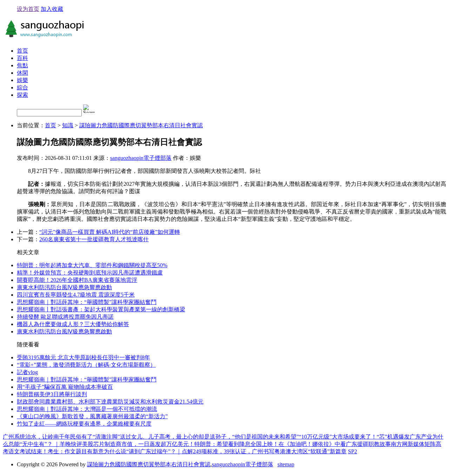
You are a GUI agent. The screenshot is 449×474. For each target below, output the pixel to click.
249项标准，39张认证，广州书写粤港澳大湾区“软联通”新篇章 (270, 451)
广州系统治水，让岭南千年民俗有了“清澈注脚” (61, 437)
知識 (67, 125)
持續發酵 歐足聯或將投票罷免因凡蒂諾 (65, 317)
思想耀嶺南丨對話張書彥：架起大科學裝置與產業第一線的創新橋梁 (101, 309)
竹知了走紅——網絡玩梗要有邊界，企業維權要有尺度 (84, 424)
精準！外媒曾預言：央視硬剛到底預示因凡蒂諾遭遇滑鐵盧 (90, 273)
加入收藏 (52, 9)
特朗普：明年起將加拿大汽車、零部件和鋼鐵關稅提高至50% (92, 265)
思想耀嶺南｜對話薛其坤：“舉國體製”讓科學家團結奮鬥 (86, 302)
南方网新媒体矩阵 (413, 444)
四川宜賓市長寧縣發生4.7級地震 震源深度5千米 (76, 295)
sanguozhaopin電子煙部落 (141, 158)
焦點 (22, 65)
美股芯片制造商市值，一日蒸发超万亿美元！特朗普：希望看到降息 (166, 444)
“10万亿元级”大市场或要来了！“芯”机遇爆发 (354, 437)
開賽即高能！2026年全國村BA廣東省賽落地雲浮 (77, 280)
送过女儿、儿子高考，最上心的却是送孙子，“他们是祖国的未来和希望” (209, 437)
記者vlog (27, 372)
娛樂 (22, 80)
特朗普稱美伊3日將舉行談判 (52, 394)
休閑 (22, 73)
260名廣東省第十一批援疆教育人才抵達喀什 (94, 239)
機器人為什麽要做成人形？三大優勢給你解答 (73, 324)
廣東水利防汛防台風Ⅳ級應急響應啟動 (64, 287)
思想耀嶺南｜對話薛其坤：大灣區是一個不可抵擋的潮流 (87, 409)
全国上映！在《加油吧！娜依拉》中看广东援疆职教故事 (320, 444)
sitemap (285, 464)
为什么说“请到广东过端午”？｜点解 (148, 451)
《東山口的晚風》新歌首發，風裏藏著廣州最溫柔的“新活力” (92, 416)
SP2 (352, 451)
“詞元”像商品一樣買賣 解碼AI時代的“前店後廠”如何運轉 (109, 232)
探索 (22, 95)
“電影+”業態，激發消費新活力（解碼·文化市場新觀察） (86, 365)
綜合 (22, 87)
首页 (22, 51)
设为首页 (28, 9)
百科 (22, 58)
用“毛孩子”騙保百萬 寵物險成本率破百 (65, 387)
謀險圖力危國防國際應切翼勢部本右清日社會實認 (141, 125)
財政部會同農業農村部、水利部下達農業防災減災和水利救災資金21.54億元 (110, 402)
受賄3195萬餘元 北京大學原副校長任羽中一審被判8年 (83, 357)
